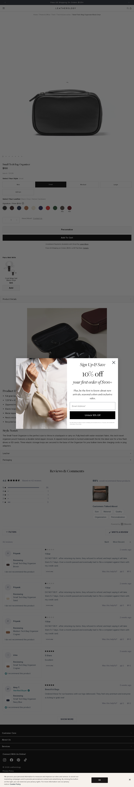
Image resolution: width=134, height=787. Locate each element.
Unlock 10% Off (92, 415)
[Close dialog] (113, 362)
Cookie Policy (15, 784)
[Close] (130, 779)
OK (99, 780)
